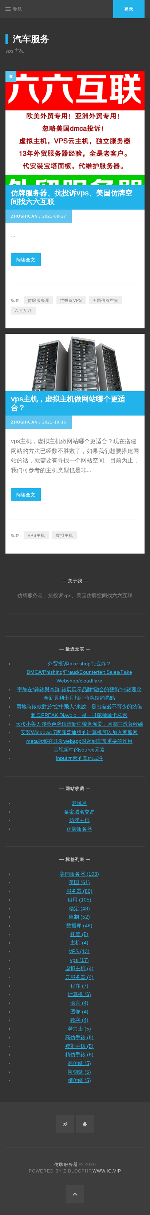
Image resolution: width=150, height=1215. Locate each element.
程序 (79, 986)
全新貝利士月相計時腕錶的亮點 (79, 698)
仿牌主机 (79, 820)
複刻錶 (79, 1072)
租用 (79, 900)
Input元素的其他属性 (79, 758)
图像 (79, 1011)
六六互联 (23, 310)
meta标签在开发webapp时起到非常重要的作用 (79, 741)
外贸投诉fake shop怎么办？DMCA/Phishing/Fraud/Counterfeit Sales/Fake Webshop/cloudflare (79, 672)
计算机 (79, 994)
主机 (79, 942)
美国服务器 (79, 874)
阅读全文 (25, 259)
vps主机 (36, 535)
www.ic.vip (106, 1171)
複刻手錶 (79, 1046)
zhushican (24, 216)
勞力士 (79, 1029)
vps (79, 960)
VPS (79, 951)
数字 (79, 1020)
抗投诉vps (71, 300)
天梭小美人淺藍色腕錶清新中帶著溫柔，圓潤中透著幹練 (79, 724)
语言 (79, 1003)
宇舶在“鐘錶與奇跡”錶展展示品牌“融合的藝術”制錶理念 (79, 689)
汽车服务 (31, 39)
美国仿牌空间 (105, 300)
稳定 (79, 908)
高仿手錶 (79, 1037)
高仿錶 (79, 1063)
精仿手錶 (79, 1054)
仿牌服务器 (39, 300)
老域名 (79, 803)
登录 (129, 9)
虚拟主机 (64, 535)
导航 (17, 9)
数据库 (79, 925)
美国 (79, 882)
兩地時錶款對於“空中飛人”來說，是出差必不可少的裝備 (79, 706)
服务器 (79, 891)
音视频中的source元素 (79, 750)
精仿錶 (79, 1080)
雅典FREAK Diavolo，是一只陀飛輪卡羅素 (79, 715)
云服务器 (79, 977)
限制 (79, 917)
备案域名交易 (79, 812)
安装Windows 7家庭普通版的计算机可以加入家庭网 (79, 732)
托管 (79, 934)
